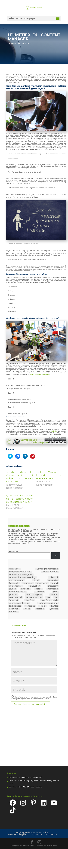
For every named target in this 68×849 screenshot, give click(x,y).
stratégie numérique (48, 603)
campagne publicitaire (20, 572)
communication (50, 572)
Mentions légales (18, 834)
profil (55, 592)
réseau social (15, 597)
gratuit (55, 583)
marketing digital (17, 592)
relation (54, 594)
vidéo (27, 609)
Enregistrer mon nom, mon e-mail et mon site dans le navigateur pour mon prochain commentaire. (34, 698)
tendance (30, 606)
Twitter (54, 606)
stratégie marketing (19, 603)
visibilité (40, 609)
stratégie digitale (50, 600)
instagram (53, 586)
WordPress (52, 846)
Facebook (14, 583)
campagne (14, 569)
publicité (13, 594)
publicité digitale (34, 594)
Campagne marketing (47, 569)
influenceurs (15, 586)
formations (42, 583)
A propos (37, 834)
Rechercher (13, 551)
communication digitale (20, 574)
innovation (35, 586)
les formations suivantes (39, 374)
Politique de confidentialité (32, 832)
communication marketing (22, 577)
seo (56, 597)
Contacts (51, 834)
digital (36, 580)
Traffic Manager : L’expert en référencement (49, 475)
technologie (15, 606)
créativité (53, 577)
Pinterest (39, 592)
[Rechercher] (55, 555)
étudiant (13, 612)
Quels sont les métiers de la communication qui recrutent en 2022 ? (19, 498)
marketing (53, 589)
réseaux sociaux (34, 597)
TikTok (43, 606)
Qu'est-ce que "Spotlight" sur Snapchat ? (25, 777)
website (54, 431)
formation (27, 583)
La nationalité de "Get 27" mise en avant (25, 787)
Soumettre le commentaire (30, 704)
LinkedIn (25, 589)
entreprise (53, 580)
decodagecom (16, 580)
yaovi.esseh (15, 43)
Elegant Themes (27, 846)
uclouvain (14, 609)
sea (48, 597)
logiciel (38, 589)
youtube (54, 609)
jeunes (12, 589)
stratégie (29, 600)
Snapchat (13, 600)
